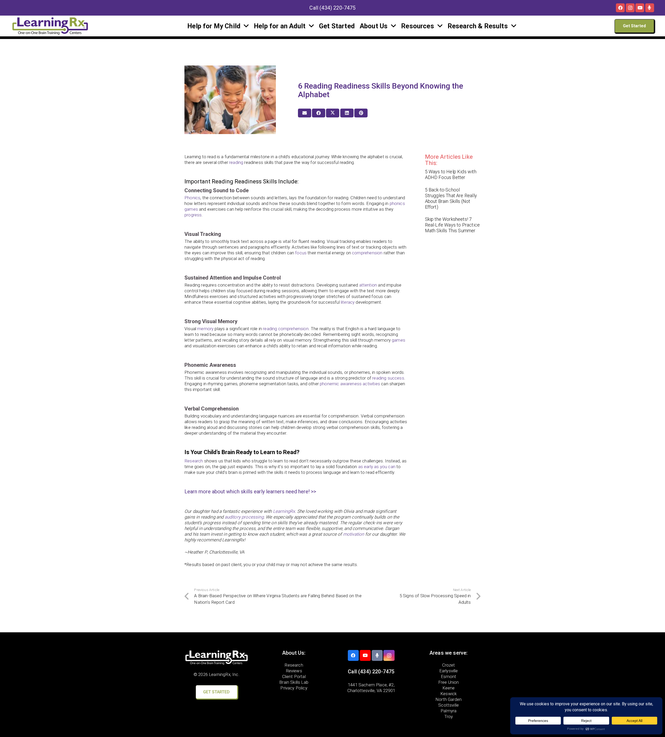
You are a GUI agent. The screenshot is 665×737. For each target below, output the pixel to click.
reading (236, 162)
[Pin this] (361, 113)
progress (193, 214)
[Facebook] (620, 7)
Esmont (448, 676)
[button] (246, 26)
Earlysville (448, 670)
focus (301, 252)
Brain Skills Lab (293, 682)
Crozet (448, 665)
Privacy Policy (293, 687)
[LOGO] (50, 26)
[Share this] (318, 113)
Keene (448, 687)
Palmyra (448, 710)
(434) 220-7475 (337, 8)
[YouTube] (639, 7)
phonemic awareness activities (350, 383)
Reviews (294, 670)
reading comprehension (286, 328)
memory (205, 328)
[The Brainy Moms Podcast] (649, 7)
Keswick (448, 693)
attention (368, 285)
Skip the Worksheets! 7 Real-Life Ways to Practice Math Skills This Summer (452, 224)
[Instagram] (630, 7)
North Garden (448, 699)
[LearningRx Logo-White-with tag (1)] (216, 657)
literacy (348, 302)
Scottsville (448, 705)
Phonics (192, 197)
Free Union (448, 682)
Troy (448, 716)
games (398, 340)
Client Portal (294, 676)
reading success (388, 378)
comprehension (367, 252)
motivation (353, 534)
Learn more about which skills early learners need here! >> (250, 491)
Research (193, 460)
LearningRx (284, 511)
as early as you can (376, 466)
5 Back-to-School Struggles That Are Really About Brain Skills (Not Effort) (451, 198)
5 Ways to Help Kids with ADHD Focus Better (450, 174)
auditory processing (244, 517)
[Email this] (304, 113)
